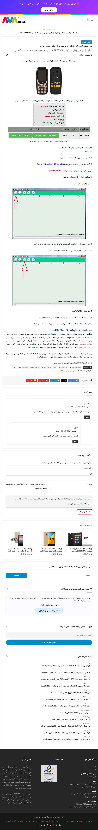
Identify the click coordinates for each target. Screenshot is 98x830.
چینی (62, 821)
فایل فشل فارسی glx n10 (20, 367)
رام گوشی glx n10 (34, 367)
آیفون (14, 821)
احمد (94, 766)
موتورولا (20, 821)
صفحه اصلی (88, 821)
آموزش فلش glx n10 (75, 367)
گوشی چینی (86, 42)
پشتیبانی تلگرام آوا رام (36, 141)
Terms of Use (37, 499)
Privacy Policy (24, 499)
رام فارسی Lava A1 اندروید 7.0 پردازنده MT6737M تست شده (81, 549)
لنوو (67, 821)
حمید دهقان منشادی (88, 773)
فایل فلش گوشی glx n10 (84, 371)
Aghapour (92, 801)
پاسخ (87, 417)
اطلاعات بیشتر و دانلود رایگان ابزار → (49, 610)
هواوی (72, 821)
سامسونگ (79, 821)
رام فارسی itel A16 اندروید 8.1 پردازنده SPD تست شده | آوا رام (51, 549)
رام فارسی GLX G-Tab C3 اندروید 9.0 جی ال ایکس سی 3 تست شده (19, 549)
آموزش (8, 821)
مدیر (94, 781)
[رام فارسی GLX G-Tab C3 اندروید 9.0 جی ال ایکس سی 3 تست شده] (19, 539)
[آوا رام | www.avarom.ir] (14, 20)
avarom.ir (17, 793)
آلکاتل (48, 821)
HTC (37, 821)
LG (33, 821)
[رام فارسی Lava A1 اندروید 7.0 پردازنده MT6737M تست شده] (79, 539)
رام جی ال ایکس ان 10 (60, 367)
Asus (42, 821)
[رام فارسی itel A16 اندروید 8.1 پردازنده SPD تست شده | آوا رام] (49, 539)
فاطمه (94, 791)
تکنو (53, 821)
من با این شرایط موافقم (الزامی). (78, 504)
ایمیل (89, 484)
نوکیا (57, 821)
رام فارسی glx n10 (47, 367)
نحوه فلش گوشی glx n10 (68, 371)
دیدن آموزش (49, 9)
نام (90, 473)
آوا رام (50, 334)
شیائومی (27, 821)
